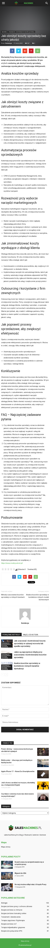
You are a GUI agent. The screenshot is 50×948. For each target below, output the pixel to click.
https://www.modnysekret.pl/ (12, 563)
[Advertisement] (25, 34)
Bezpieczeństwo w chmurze (11, 910)
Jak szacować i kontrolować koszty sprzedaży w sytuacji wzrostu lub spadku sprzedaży (29, 643)
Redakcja (25, 623)
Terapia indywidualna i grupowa (13, 927)
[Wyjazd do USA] (7, 876)
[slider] (8, 569)
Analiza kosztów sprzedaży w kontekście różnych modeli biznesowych (37, 597)
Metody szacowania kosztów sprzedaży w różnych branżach (13, 596)
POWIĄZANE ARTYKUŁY (11, 635)
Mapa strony (5, 847)
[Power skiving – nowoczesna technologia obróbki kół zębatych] (43, 752)
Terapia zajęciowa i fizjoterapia (13, 920)
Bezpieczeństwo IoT (9, 924)
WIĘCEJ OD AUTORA (30, 635)
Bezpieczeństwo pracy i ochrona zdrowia (16, 906)
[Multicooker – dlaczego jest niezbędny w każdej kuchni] (43, 763)
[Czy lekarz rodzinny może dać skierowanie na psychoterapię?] (43, 797)
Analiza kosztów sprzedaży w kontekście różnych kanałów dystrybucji (27, 666)
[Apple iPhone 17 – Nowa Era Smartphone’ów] (43, 774)
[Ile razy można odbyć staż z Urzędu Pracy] (7, 887)
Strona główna (6, 61)
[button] (46, 3)
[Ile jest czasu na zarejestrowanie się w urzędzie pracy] (7, 865)
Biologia (4, 903)
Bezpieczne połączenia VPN (11, 931)
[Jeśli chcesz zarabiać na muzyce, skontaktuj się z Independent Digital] (43, 785)
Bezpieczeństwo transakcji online (13, 913)
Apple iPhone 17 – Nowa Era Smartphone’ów (17, 771)
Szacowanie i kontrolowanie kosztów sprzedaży (6, 644)
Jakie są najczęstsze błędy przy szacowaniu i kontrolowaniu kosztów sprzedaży (30, 655)
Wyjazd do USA (20, 873)
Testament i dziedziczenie (11, 917)
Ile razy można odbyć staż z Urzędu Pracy (30, 884)
